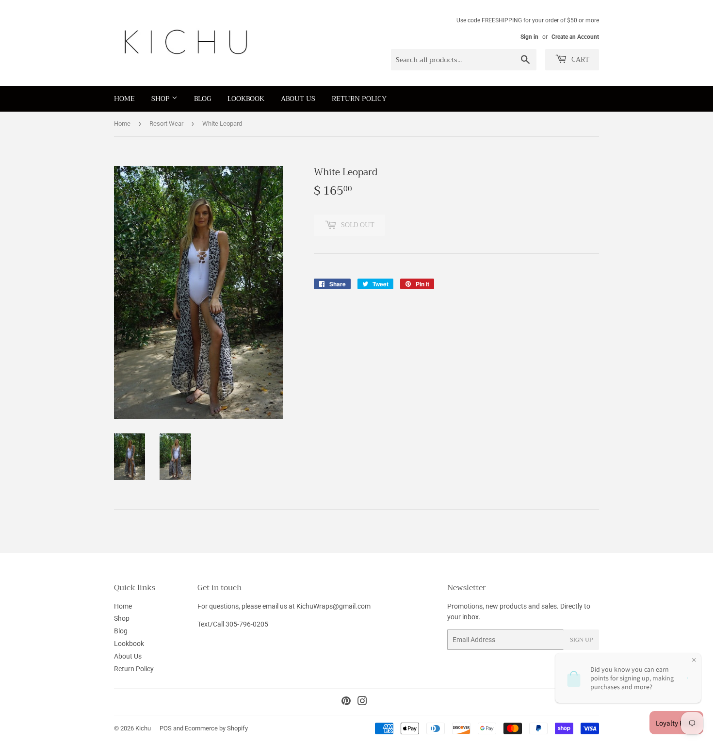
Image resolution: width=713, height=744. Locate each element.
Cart (579, 59)
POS (166, 728)
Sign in (529, 36)
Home (124, 98)
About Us (298, 98)
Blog (202, 98)
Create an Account (575, 36)
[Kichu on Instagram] (362, 702)
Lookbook (245, 98)
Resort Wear (166, 123)
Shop (161, 98)
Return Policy (359, 98)
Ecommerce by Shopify (216, 728)
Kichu (143, 728)
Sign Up (581, 640)
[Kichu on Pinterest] (346, 702)
